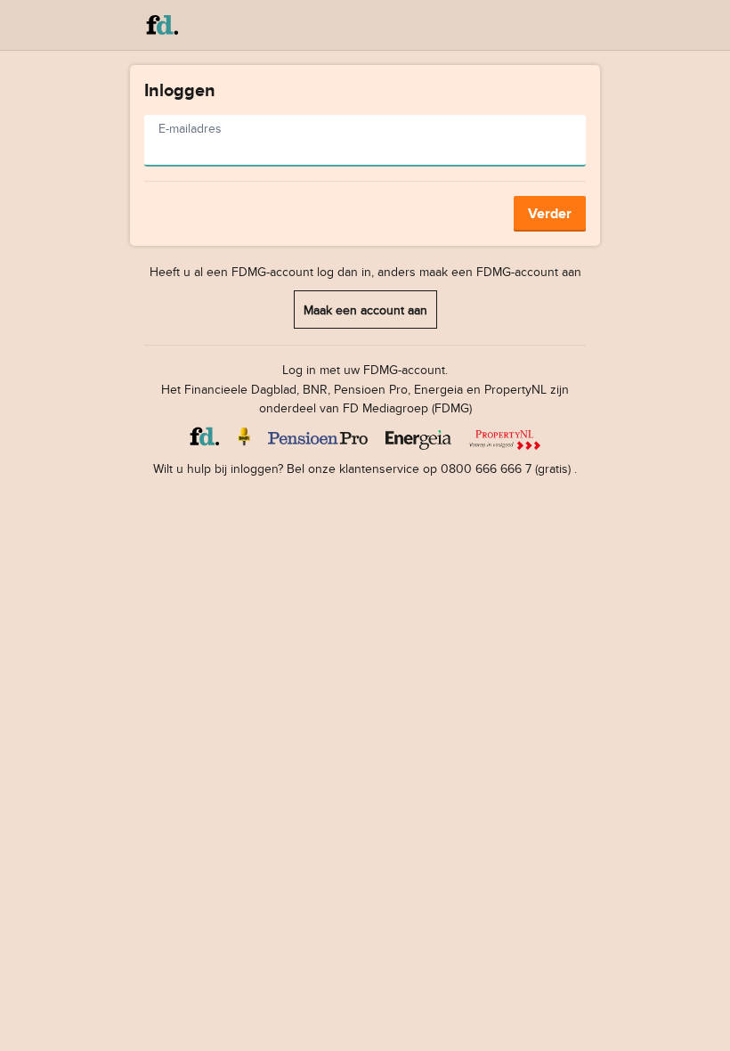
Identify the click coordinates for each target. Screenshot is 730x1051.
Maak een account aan (365, 309)
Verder (550, 213)
